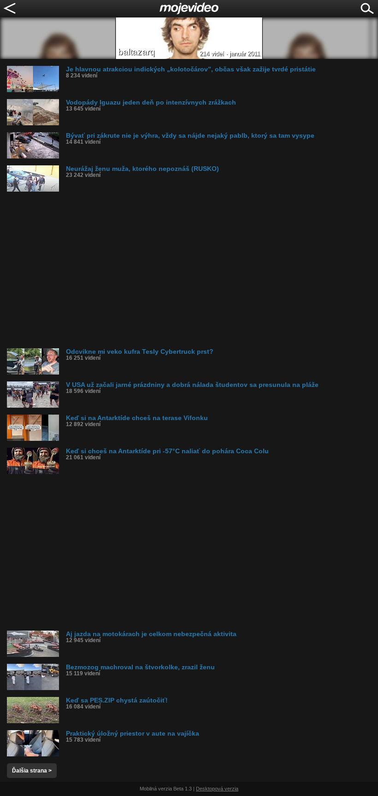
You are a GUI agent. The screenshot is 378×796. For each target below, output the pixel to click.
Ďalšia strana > (32, 770)
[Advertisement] (192, 269)
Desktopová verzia (217, 788)
